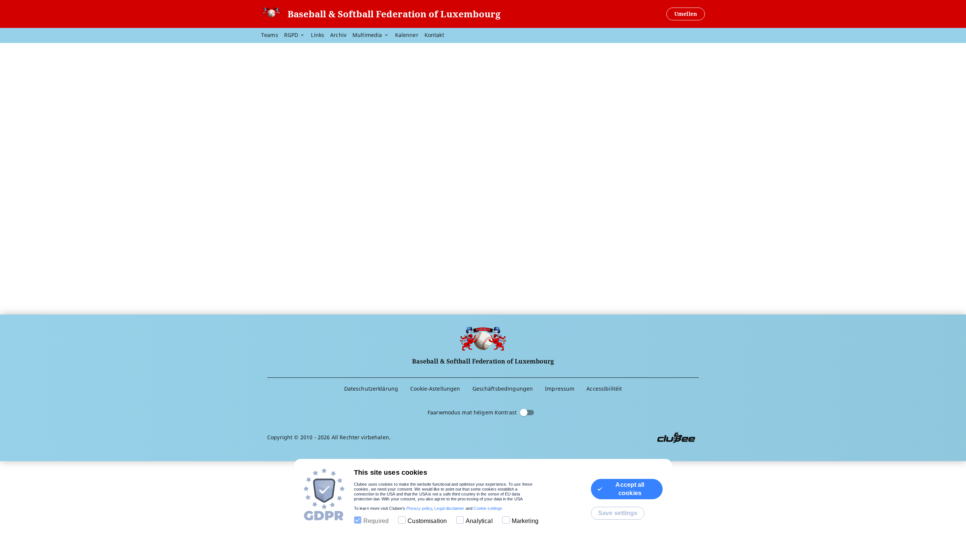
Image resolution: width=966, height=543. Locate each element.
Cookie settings (488, 508)
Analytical (479, 521)
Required (376, 521)
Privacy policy (419, 508)
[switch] (523, 412)
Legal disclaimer (449, 508)
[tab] (272, 35)
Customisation (427, 521)
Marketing (525, 521)
